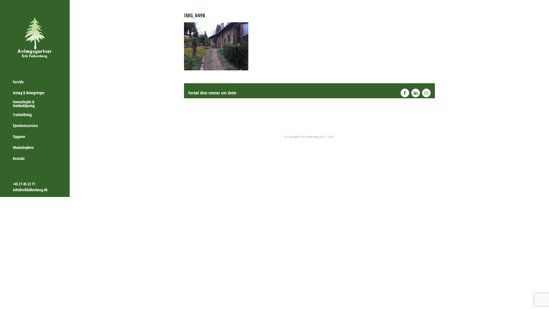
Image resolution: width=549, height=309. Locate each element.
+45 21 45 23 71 (24, 183)
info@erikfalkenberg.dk (30, 189)
